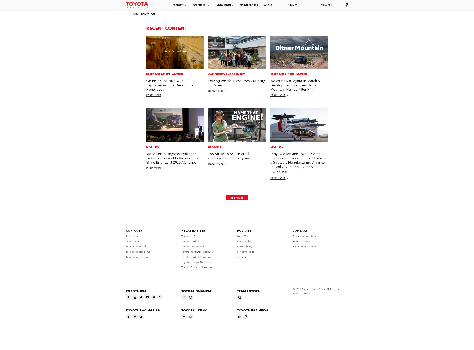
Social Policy (244, 241)
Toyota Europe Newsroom (197, 262)
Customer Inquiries (304, 236)
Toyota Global (190, 241)
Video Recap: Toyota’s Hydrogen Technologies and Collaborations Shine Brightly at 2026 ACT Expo (172, 157)
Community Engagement (226, 74)
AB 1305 (242, 257)
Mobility (152, 147)
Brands (293, 4)
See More (236, 197)
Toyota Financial (136, 246)
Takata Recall (328, 5)
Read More (153, 95)
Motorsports (249, 4)
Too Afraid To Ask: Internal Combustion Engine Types (228, 155)
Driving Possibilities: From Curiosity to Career (236, 82)
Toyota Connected (192, 246)
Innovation (223, 4)
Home (134, 13)
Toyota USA (188, 236)
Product (178, 4)
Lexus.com (132, 241)
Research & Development (164, 74)
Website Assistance (305, 246)
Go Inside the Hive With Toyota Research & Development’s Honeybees (172, 84)
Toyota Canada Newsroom (197, 267)
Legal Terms (244, 236)
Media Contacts (302, 241)
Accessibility (244, 246)
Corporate (200, 4)
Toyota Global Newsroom (197, 257)
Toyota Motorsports (138, 251)
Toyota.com (133, 236)
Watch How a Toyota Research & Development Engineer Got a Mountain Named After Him (295, 84)
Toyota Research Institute (197, 251)
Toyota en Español (137, 257)
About (268, 4)
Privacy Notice (245, 251)
